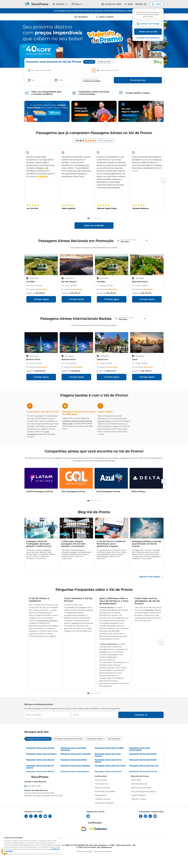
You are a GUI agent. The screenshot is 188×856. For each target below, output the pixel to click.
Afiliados (139, 4)
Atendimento (101, 795)
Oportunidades (114, 739)
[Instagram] (145, 816)
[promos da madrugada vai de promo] (94, 111)
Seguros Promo (104, 421)
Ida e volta (89, 62)
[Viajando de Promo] (47, 111)
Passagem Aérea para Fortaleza (41, 754)
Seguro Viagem (106, 17)
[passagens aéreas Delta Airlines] (146, 478)
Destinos (60, 4)
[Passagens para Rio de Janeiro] (76, 264)
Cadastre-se (141, 715)
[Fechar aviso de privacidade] (60, 838)
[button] (148, 38)
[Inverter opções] (94, 70)
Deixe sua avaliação (94, 225)
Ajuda (130, 4)
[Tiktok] (150, 816)
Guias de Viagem (138, 795)
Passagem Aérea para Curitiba (109, 748)
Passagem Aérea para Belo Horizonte (73, 749)
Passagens (83, 17)
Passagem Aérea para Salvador (75, 766)
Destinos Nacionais (139, 784)
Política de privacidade (103, 852)
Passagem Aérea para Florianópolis (139, 749)
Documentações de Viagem (143, 791)
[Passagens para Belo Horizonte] (147, 264)
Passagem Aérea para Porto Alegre (108, 761)
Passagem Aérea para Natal (74, 760)
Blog (77, 4)
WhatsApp (149, 610)
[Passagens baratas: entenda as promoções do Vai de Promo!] (147, 528)
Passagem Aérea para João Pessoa (108, 755)
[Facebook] (141, 816)
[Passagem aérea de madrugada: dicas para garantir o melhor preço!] (41, 528)
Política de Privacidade (105, 791)
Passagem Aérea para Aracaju (40, 748)
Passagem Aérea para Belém (143, 754)
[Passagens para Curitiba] (41, 264)
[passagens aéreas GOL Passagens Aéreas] (76, 478)
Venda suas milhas (113, 4)
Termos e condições (84, 852)
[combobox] (61, 70)
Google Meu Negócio (47, 621)
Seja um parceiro (102, 788)
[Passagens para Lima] (147, 342)
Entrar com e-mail (148, 31)
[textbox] (59, 70)
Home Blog (136, 780)
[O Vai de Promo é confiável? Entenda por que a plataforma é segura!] (111, 528)
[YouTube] (155, 816)
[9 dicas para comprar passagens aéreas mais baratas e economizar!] (76, 528)
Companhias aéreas (94, 739)
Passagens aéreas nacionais (38, 739)
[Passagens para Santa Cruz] (111, 342)
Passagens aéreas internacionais (68, 739)
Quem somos (101, 780)
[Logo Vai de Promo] (36, 4)
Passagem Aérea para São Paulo (110, 766)
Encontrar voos (137, 80)
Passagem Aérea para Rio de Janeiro (40, 767)
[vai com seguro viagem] (141, 111)
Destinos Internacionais (141, 788)
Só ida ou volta (104, 62)
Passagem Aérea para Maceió (40, 760)
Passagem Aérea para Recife (143, 760)
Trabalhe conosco (103, 799)
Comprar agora (41, 299)
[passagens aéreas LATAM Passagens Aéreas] (41, 478)
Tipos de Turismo (138, 799)
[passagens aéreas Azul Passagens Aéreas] (111, 478)
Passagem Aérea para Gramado (76, 754)
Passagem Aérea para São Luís (144, 766)
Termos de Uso (101, 784)
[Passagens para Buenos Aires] (41, 342)
